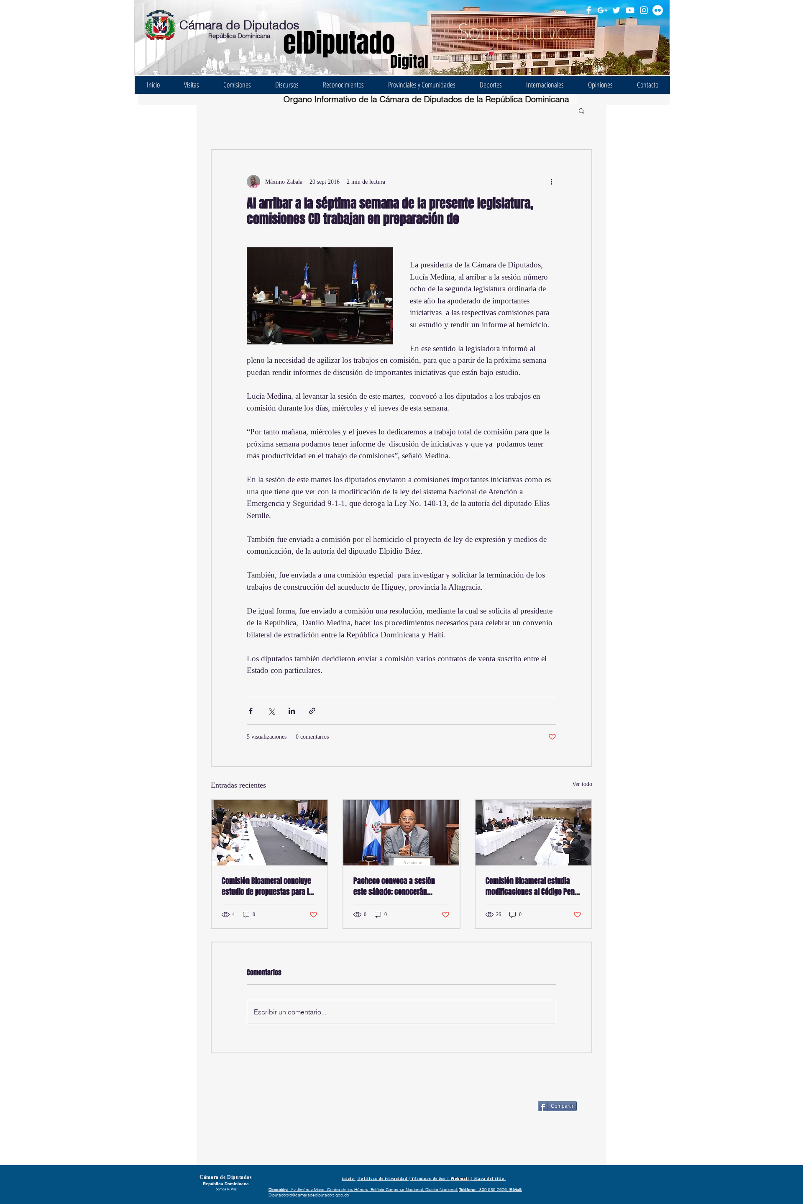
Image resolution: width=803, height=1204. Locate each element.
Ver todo (582, 784)
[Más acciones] (551, 182)
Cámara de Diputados (239, 25)
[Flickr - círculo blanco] (657, 10)
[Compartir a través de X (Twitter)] (271, 711)
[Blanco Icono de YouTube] (630, 10)
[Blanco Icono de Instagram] (644, 10)
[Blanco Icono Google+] (602, 10)
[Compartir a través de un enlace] (312, 711)
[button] (582, 110)
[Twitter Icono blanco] (616, 10)
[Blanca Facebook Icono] (588, 10)
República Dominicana (239, 36)
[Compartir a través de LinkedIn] (292, 711)
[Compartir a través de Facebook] (251, 711)
